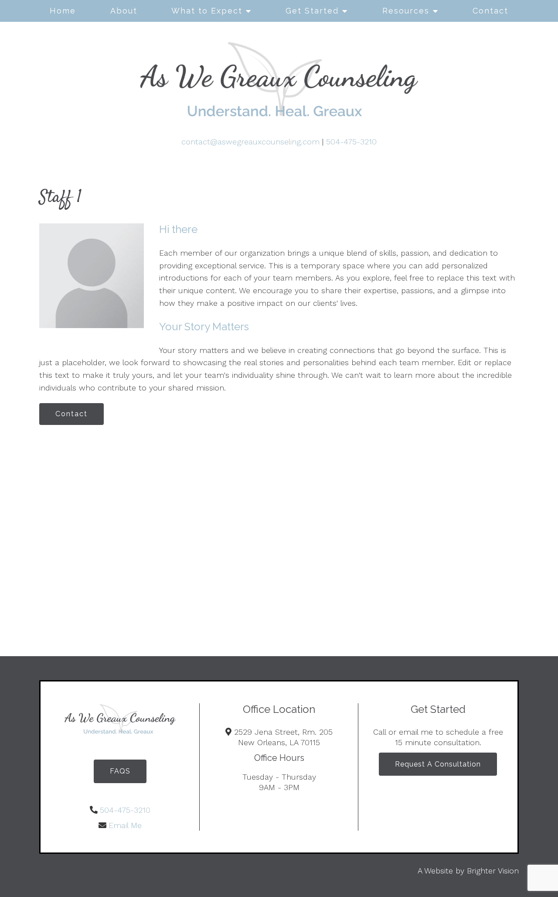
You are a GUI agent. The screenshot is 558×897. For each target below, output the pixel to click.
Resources (405, 10)
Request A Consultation (438, 764)
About (123, 10)
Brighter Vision (493, 870)
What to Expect (206, 10)
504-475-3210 (351, 141)
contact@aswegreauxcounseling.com (250, 141)
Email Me (125, 825)
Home (63, 10)
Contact (490, 10)
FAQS (120, 771)
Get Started (312, 10)
